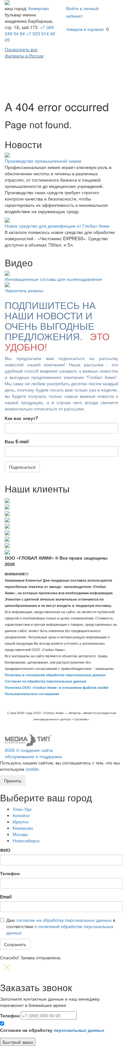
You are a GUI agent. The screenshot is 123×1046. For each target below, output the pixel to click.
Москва (20, 834)
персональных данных (79, 1030)
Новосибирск (26, 840)
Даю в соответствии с (60, 926)
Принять (12, 780)
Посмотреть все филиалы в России (24, 52)
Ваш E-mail (17, 441)
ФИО (5, 850)
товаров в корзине (85, 29)
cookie (32, 769)
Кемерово (38, 8)
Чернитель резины (24, 290)
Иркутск (20, 821)
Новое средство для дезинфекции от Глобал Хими (57, 226)
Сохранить (15, 944)
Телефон (10, 873)
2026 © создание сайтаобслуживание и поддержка (33, 753)
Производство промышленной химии (43, 161)
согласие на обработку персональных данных (64, 920)
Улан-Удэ (22, 809)
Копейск (21, 815)
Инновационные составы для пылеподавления (53, 279)
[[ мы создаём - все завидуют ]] (28, 739)
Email (6, 896)
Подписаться (22, 467)
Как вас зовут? (21, 418)
